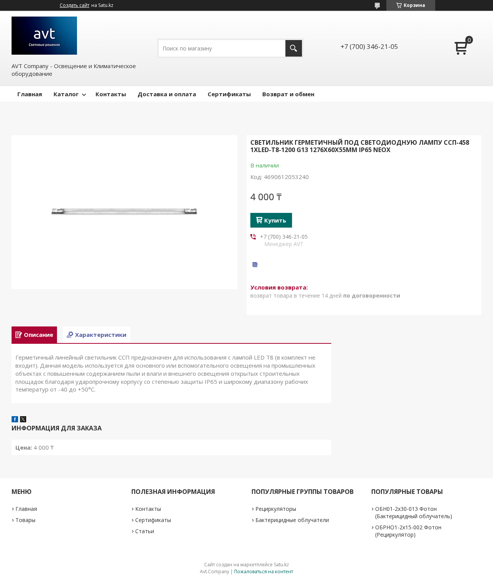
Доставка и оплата (167, 94)
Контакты (111, 94)
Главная (29, 94)
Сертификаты (229, 94)
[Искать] (293, 48)
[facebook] (15, 420)
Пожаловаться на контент (263, 571)
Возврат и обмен (288, 94)
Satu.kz (281, 564)
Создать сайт (74, 5)
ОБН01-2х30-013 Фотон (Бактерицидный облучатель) (413, 512)
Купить (275, 220)
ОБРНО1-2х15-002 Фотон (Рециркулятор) (408, 531)
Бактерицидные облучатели (292, 520)
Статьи (144, 531)
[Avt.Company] (44, 36)
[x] (23, 420)
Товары (25, 520)
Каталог (66, 94)
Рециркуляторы (275, 508)
